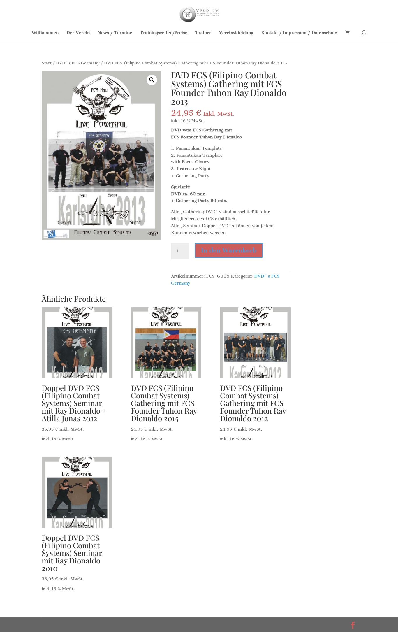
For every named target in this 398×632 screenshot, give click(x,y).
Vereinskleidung (236, 33)
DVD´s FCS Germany (78, 63)
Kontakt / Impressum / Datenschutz (299, 33)
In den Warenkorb (228, 250)
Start (47, 63)
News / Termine (115, 33)
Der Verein (78, 33)
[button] (152, 80)
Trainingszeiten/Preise (163, 33)
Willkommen (45, 33)
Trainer (203, 33)
